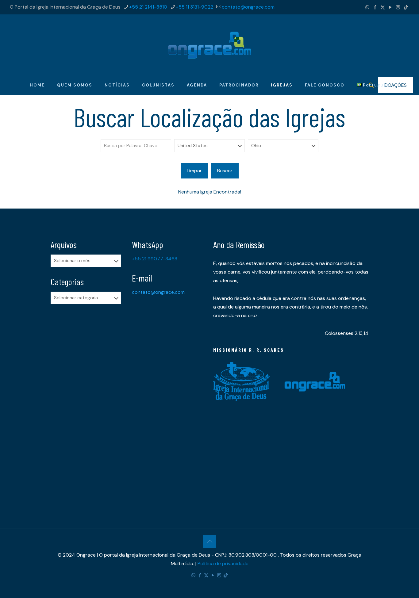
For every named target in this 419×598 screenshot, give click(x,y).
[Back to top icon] (209, 541)
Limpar (194, 170)
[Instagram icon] (398, 7)
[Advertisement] (88, 405)
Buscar (225, 170)
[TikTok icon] (405, 7)
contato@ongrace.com (248, 7)
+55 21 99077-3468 (154, 258)
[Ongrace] (209, 45)
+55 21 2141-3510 (148, 7)
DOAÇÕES (395, 85)
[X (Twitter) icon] (382, 7)
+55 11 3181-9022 (194, 7)
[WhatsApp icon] (367, 7)
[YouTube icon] (390, 7)
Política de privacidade (223, 563)
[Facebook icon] (375, 7)
